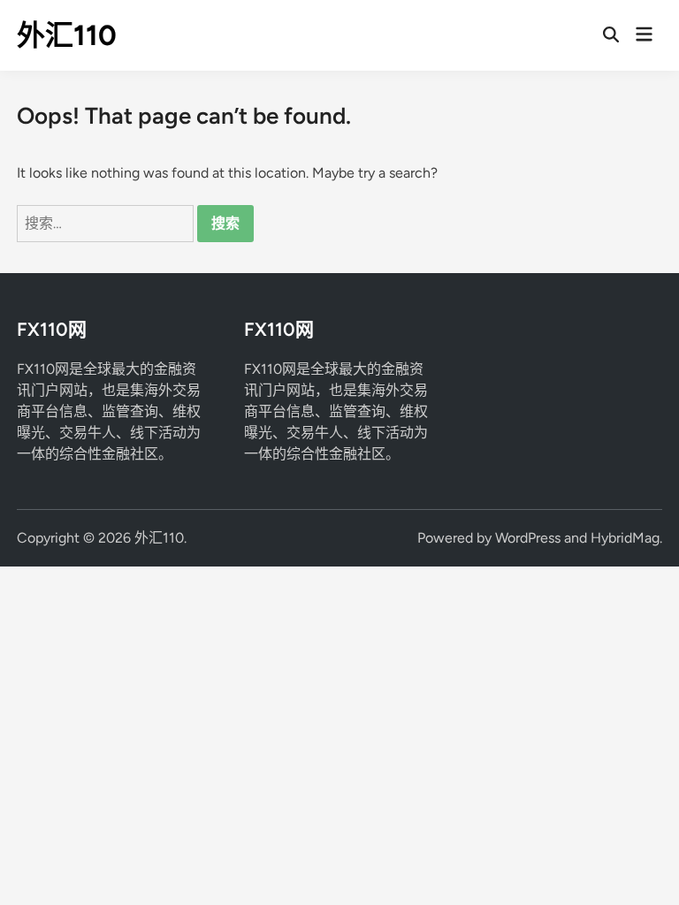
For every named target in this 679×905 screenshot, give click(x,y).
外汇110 (67, 35)
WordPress (528, 537)
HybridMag (625, 537)
